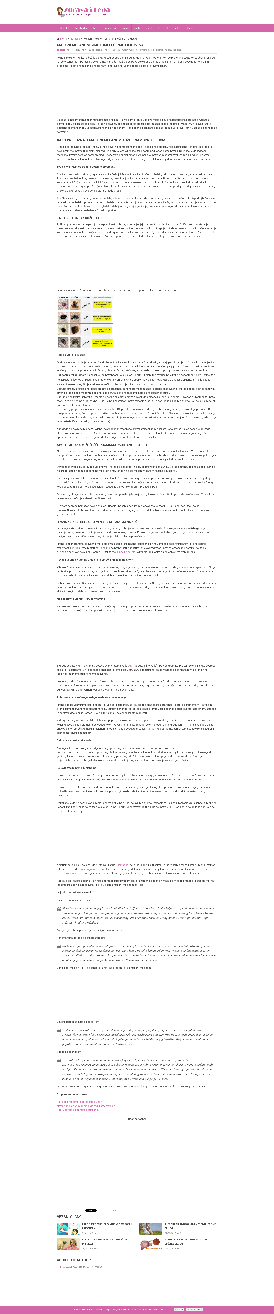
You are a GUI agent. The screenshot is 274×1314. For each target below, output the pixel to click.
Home (63, 38)
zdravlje (189, 28)
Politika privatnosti (194, 1310)
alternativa (64, 28)
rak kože (177, 50)
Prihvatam (179, 1310)
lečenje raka (114, 50)
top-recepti (163, 28)
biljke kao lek (81, 28)
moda (137, 28)
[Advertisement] (137, 93)
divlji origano (87, 869)
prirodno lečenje (147, 50)
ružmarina (122, 865)
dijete (95, 28)
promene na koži (163, 50)
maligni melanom (130, 50)
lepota (126, 28)
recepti (149, 28)
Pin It (113, 1211)
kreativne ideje (110, 28)
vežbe (177, 28)
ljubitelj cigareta (125, 552)
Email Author (93, 1267)
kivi (131, 665)
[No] (270, 1310)
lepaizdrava (97, 50)
